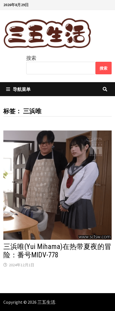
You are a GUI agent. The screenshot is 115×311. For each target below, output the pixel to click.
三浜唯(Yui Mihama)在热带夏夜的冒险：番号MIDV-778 (57, 251)
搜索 (31, 58)
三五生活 (46, 302)
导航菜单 (22, 89)
